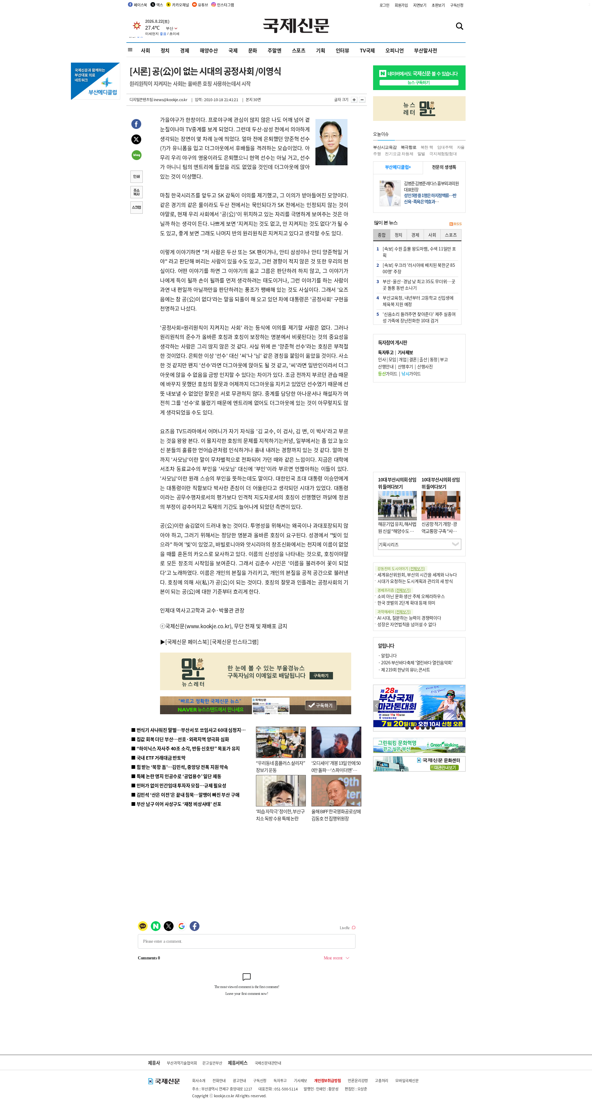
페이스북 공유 (136, 125)
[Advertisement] (419, 427)
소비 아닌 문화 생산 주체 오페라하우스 (411, 596)
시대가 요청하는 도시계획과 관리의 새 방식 (415, 581)
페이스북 (140, 4)
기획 (320, 50)
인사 (382, 359)
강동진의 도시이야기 (401, 568)
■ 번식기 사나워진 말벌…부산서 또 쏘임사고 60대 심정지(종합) (192, 730)
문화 (252, 50)
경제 (184, 50)
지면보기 (419, 5)
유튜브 (203, 4)
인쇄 (136, 177)
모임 (392, 359)
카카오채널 (180, 4)
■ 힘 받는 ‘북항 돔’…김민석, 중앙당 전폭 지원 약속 (179, 767)
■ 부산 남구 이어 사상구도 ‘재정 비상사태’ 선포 (176, 804)
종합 (382, 235)
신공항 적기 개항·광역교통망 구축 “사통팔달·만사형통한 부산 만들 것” (440, 534)
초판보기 (438, 5)
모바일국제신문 (407, 1080)
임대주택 (445, 147)
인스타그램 (225, 4)
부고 (444, 359)
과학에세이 (394, 611)
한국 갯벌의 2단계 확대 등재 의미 (406, 603)
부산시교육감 (385, 147)
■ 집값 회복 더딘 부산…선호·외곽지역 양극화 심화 (180, 739)
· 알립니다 (387, 655)
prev (376, 706)
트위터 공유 (136, 140)
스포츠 (299, 50)
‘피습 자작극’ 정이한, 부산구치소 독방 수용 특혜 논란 (280, 815)
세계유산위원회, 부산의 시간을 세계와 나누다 (417, 574)
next (462, 706)
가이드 (387, 373)
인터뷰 (342, 50)
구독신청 (456, 5)
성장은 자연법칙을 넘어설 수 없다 (406, 624)
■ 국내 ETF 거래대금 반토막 (158, 757)
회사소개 (198, 1080)
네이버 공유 (136, 156)
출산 (423, 359)
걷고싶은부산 (212, 1062)
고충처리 (381, 1080)
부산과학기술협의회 (182, 1062)
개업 (402, 359)
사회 (145, 50)
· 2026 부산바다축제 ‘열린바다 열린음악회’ (415, 662)
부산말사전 (425, 50)
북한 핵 (427, 147)
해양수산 (209, 50)
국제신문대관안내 (268, 1062)
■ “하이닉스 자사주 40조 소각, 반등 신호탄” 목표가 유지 (185, 748)
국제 (233, 50)
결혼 (413, 359)
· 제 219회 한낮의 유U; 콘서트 (404, 669)
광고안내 (239, 1080)
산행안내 (385, 366)
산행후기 (405, 366)
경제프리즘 (394, 590)
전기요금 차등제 (399, 153)
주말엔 (274, 50)
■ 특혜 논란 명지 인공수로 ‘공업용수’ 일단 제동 (176, 776)
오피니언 (394, 50)
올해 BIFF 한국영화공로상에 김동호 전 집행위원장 (336, 815)
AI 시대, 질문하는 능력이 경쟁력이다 (409, 618)
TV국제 (367, 50)
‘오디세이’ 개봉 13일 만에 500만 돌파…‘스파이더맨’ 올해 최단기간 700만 (335, 770)
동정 (434, 359)
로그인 (384, 5)
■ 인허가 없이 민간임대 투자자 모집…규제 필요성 (178, 785)
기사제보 (300, 1080)
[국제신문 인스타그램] (234, 641)
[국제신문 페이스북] (187, 641)
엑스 (159, 4)
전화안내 (219, 1080)
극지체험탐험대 (443, 153)
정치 (165, 50)
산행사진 (425, 366)
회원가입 (401, 5)
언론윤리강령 (358, 1080)
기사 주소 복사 (136, 193)
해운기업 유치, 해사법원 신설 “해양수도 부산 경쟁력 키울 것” (397, 531)
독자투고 (280, 1080)
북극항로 (409, 147)
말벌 (421, 153)
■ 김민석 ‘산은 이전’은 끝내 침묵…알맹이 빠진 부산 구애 (185, 794)
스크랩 (136, 208)
